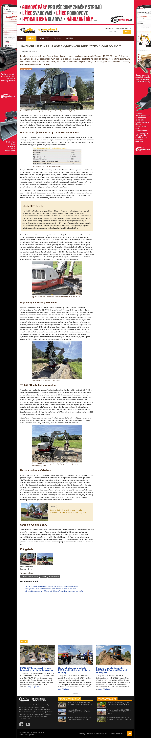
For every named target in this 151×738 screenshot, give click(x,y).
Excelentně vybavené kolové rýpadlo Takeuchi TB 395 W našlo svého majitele (68, 511)
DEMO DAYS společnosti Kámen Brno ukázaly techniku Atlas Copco (80, 703)
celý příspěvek (33, 687)
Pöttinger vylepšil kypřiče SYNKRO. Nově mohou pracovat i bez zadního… (119, 712)
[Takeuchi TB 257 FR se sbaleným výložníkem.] (57, 378)
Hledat (127, 31)
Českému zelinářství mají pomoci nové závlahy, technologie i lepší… (119, 703)
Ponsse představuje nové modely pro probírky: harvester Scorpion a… (119, 718)
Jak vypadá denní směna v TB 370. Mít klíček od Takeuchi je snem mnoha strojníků (54, 591)
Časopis (69, 38)
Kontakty (82, 733)
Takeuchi (43, 576)
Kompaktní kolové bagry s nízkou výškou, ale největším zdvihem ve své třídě (51, 586)
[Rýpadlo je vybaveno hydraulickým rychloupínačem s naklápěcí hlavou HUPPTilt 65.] (57, 294)
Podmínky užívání (100, 733)
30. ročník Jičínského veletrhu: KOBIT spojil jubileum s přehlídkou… (80, 711)
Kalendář (58, 38)
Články (31, 38)
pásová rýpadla (54, 576)
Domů (21, 38)
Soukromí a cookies (115, 733)
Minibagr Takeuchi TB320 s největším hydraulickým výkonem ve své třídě (50, 588)
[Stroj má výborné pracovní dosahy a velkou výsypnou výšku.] (45, 564)
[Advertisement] (57, 616)
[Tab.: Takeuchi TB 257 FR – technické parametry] (57, 164)
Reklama (90, 733)
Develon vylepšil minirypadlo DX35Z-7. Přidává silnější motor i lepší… (80, 718)
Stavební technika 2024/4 (29, 576)
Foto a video (44, 38)
